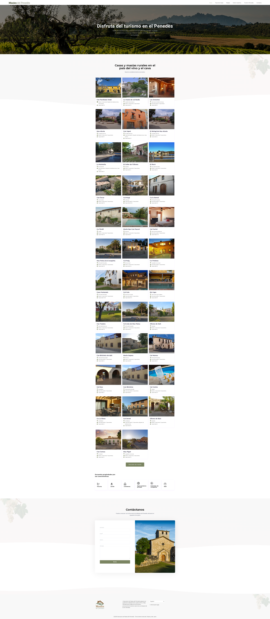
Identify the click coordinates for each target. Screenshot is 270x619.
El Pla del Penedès (156, 199)
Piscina (99, 486)
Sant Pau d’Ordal (129, 294)
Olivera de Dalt (155, 324)
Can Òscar (100, 197)
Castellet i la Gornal (156, 263)
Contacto (259, 2)
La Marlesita (101, 164)
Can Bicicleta (128, 387)
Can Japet (127, 131)
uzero (155, 616)
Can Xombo (101, 199)
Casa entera (101, 103)
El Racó (153, 164)
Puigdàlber (100, 389)
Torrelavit (100, 454)
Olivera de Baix (155, 418)
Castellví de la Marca (129, 102)
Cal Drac (100, 387)
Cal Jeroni (127, 418)
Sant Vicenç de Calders (157, 294)
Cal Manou (154, 355)
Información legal (154, 604)
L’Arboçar (127, 199)
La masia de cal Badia (131, 100)
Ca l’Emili (100, 229)
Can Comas (101, 452)
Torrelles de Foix (102, 133)
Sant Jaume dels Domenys (158, 102)
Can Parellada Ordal (104, 100)
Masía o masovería (102, 102)
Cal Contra (154, 387)
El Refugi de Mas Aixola (159, 131)
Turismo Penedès (248, 2)
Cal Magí (126, 197)
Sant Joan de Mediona (157, 231)
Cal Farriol (154, 229)
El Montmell (101, 166)
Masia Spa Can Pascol (131, 229)
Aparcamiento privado (141, 486)
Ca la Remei (154, 197)
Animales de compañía (154, 486)
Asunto (101, 539)
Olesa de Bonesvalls (103, 357)
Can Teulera (101, 324)
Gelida (99, 231)
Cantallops (100, 420)
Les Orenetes (155, 100)
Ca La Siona (101, 418)
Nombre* (102, 527)
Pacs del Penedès (156, 166)
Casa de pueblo (128, 135)
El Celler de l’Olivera (130, 164)
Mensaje (102, 545)
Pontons (127, 231)
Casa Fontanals (102, 292)
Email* (101, 533)
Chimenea (127, 486)
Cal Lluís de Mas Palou (131, 324)
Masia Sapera (128, 355)
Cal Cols (126, 292)
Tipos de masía (219, 2)
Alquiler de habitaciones (112, 102)
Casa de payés (155, 103)
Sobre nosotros (237, 2)
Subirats (127, 166)
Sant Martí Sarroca (102, 326)
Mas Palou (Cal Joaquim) (106, 260)
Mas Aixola (101, 131)
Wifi (165, 486)
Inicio (210, 2)
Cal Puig (126, 260)
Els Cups (153, 292)
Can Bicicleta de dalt (104, 355)
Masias (228, 2)
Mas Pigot (127, 452)
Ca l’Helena (154, 260)
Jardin (112, 486)
